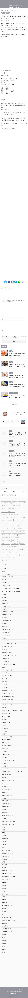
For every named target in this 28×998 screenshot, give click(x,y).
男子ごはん (11, 549)
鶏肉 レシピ (4, 557)
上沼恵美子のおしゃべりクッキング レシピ (10, 537)
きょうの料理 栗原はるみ (7, 520)
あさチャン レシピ (5, 505)
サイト (3, 330)
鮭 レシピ (22, 554)
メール (3, 325)
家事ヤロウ (22, 543)
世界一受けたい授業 (6, 540)
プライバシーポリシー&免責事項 (16, 989)
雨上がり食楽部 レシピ (6, 554)
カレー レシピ (5, 528)
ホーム (7, 989)
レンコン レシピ (21, 534)
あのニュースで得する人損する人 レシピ (10, 514)
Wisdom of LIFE (14, 7)
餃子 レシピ (15, 554)
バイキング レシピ (5, 531)
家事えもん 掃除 (15, 543)
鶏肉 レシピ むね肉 (13, 557)
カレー (21, 525)
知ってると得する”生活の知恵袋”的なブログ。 (14, 991)
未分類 (7, 286)
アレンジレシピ (5, 525)
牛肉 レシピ (4, 549)
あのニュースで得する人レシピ (8, 511)
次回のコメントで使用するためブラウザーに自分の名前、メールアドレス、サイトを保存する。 (14, 337)
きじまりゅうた (10, 289)
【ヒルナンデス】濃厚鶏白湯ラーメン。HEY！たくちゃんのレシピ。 (17, 355)
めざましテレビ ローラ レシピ (15, 522)
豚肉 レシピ (11, 552)
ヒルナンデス (22, 531)
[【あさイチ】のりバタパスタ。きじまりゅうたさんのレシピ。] (15, 282)
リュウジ (14, 534)
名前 (3, 319)
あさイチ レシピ (22, 502)
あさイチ (4, 289)
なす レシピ (4, 522)
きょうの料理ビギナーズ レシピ (8, 517)
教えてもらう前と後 (6, 546)
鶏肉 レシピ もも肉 (6, 560)
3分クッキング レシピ (6, 502)
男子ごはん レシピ (19, 549)
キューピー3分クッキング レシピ (16, 528)
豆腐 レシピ (4, 552)
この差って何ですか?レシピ (19, 520)
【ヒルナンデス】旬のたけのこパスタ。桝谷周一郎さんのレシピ (17, 386)
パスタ (3, 286)
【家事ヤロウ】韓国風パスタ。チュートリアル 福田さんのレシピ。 (17, 366)
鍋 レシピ (18, 552)
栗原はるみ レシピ (16, 546)
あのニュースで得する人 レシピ (8, 508)
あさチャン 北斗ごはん (16, 505)
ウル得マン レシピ (14, 525)
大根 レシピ (14, 540)
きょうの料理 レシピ (21, 517)
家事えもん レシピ (5, 543)
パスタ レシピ (14, 531)
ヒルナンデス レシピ (6, 534)
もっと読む (15, 404)
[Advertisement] (14, 53)
